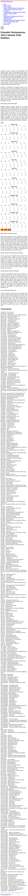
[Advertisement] (14, 55)
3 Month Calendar (16, 12)
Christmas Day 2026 (8, 17)
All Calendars (6, 10)
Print (2, 122)
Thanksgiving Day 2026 (17, 16)
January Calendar (8, 8)
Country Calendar (7, 23)
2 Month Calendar (8, 12)
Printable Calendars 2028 (12, 21)
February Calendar (16, 8)
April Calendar (11, 9)
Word (5, 229)
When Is (5, 14)
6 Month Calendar (12, 13)
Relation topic (6, 24)
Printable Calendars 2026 (9, 20)
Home (5, 4)
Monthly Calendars (8, 6)
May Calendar (18, 9)
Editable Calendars (7, 19)
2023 (2, 27)
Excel (9, 229)
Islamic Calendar (7, 5)
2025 (2, 28)
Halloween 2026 (7, 16)
